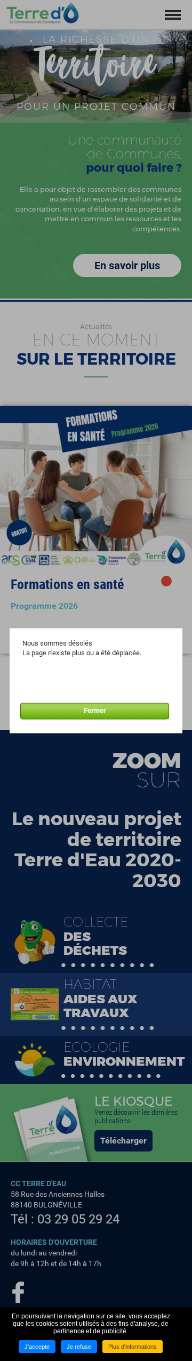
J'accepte (37, 1346)
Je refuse (79, 1346)
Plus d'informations (132, 1346)
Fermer (95, 711)
